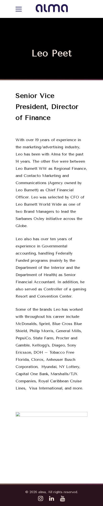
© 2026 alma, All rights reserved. (51, 492)
